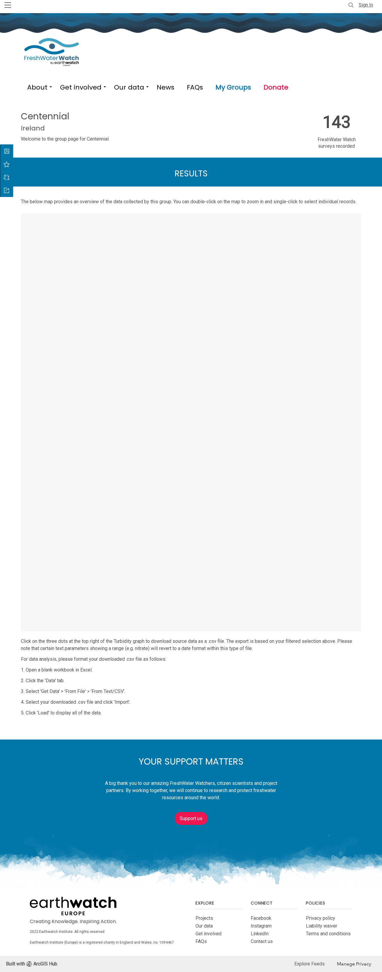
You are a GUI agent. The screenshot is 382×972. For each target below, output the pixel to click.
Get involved (208, 933)
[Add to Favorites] (6, 164)
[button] (37, 86)
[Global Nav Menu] (8, 5)
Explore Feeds (309, 964)
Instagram (261, 926)
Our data (204, 926)
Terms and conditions (328, 933)
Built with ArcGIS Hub (31, 964)
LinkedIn (260, 933)
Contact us (262, 941)
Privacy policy (320, 918)
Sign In (366, 5)
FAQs (201, 941)
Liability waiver (321, 926)
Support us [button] (191, 818)
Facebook (261, 918)
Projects (204, 918)
